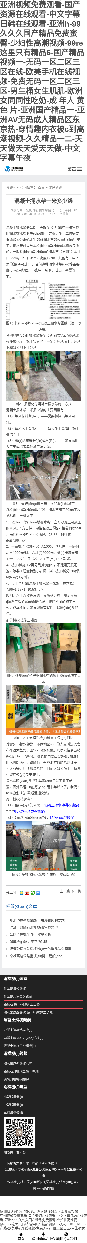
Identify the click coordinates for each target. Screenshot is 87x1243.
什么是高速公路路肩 (18, 996)
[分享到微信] (33, 893)
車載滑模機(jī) (13, 1112)
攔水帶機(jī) (46, 210)
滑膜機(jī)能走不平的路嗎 (29, 942)
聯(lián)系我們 (66, 1239)
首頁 (41, 187)
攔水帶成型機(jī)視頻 (18, 1063)
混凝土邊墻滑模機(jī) (18, 1030)
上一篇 (65, 891)
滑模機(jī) (52, 1182)
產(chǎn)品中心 (43, 1239)
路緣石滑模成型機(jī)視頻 (21, 1071)
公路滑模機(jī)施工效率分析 (30, 934)
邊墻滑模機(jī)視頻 (16, 1079)
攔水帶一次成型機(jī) (29, 811)
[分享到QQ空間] (22, 893)
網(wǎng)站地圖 (43, 1188)
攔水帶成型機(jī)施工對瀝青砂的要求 (37, 920)
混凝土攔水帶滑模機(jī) (61, 805)
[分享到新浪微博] (27, 893)
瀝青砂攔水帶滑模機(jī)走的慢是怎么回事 (40, 949)
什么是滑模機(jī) (15, 988)
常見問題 (55, 187)
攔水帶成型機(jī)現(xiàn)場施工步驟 (28, 1012)
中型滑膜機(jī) (13, 1105)
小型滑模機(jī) (13, 1097)
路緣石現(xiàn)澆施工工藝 (22, 1004)
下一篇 (76, 891)
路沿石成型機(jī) (62, 817)
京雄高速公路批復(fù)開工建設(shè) (37, 956)
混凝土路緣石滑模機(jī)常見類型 (34, 927)
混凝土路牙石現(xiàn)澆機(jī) (23, 1038)
